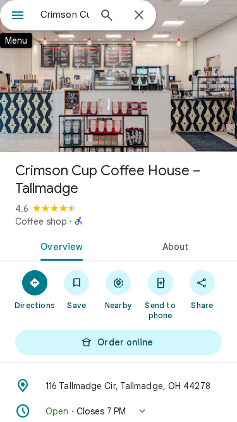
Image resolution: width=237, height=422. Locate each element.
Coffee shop (41, 221)
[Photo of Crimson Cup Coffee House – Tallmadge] (118, 76)
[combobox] (64, 14)
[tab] (59, 245)
